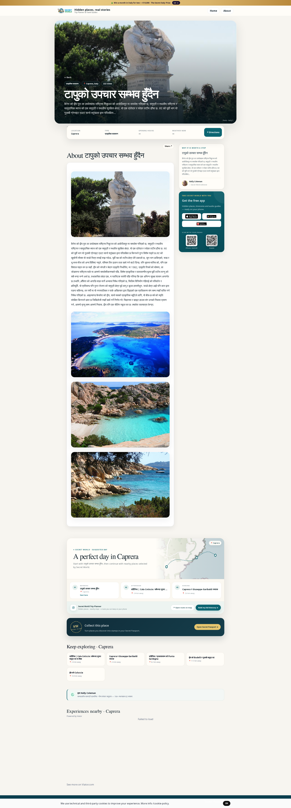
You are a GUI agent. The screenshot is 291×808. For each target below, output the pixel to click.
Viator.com (88, 784)
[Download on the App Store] (191, 216)
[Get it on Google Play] (211, 216)
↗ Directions (213, 132)
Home (213, 10)
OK (226, 803)
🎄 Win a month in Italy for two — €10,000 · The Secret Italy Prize (144, 3)
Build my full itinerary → (208, 607)
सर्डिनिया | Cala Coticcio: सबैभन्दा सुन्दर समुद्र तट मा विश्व (155, 589)
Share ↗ (168, 146)
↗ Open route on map (182, 607)
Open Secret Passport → (207, 627)
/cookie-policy (161, 803)
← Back (67, 77)
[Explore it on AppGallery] (201, 224)
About (227, 10)
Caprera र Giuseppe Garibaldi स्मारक (200, 589)
